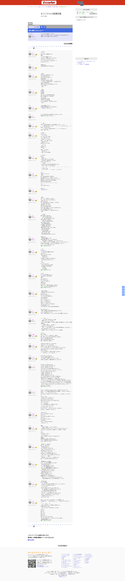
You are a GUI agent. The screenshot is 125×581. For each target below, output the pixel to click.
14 (60, 46)
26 (34, 46)
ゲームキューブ (65, 564)
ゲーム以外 (38, 6)
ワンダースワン (77, 562)
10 (69, 46)
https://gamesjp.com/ (40, 565)
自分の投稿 (36, 27)
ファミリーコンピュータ (79, 556)
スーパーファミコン (78, 567)
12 (64, 46)
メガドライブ (76, 566)
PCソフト (87, 561)
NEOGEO (87, 559)
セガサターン (76, 561)
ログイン (80, 2)
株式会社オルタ (64, 574)
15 (58, 46)
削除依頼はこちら (81, 62)
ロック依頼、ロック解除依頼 (83, 64)
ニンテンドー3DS (65, 554)
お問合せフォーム (62, 576)
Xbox (75, 559)
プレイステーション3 (66, 560)
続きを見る (31, 540)
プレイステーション (66, 563)
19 (49, 46)
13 (62, 46)
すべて (30, 27)
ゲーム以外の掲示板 (78, 554)
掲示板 (30, 23)
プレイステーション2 (66, 561)
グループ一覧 (88, 554)
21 (45, 46)
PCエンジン (76, 564)
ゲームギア (88, 558)
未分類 (87, 562)
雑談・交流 (55, 6)
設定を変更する (93, 13)
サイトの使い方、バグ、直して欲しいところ (86, 61)
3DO (75, 565)
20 (47, 46)
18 (51, 46)
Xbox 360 (64, 562)
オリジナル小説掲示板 (47, 6)
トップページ (31, 6)
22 (43, 46)
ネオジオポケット (89, 555)
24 (38, 46)
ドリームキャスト (77, 560)
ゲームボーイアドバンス (67, 566)
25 (36, 46)
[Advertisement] (50, 530)
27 (32, 46)
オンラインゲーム (77, 555)
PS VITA (64, 556)
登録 (82, 4)
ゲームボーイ (65, 567)
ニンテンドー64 (77, 558)
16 (56, 46)
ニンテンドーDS (65, 555)
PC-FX (87, 560)
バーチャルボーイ (89, 556)
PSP (63, 557)
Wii (63, 558)
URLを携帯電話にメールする (42, 566)
